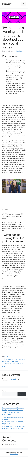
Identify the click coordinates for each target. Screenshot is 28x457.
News (6, 356)
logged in (13, 379)
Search (4, 391)
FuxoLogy (7, 4)
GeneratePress (14, 454)
